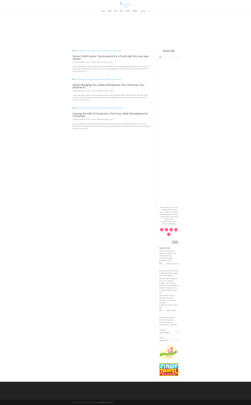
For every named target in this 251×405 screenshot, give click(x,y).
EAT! (115, 11)
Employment (163, 260)
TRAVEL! (135, 11)
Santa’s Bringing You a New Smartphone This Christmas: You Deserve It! (108, 86)
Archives (162, 338)
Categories (162, 330)
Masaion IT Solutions (106, 402)
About (110, 11)
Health (176, 273)
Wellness (170, 275)
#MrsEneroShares (102, 62)
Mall (165, 275)
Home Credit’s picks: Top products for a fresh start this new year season (111, 57)
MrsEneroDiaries (80, 62)
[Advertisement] (125, 29)
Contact (143, 11)
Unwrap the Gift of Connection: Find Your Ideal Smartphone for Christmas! (110, 115)
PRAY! (121, 11)
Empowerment (164, 325)
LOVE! (128, 11)
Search (175, 242)
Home (103, 11)
